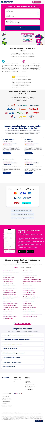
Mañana (12, 23)
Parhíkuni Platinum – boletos (9, 292)
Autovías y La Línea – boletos (9, 305)
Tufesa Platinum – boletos (29, 298)
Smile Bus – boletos (27, 285)
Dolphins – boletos (7, 301)
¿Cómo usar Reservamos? (28, 382)
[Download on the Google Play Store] (30, 251)
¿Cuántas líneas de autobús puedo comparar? (14, 353)
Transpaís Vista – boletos (8, 283)
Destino (8, 15)
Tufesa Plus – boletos (27, 272)
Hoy (8, 23)
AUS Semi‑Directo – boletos (9, 285)
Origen (8, 10)
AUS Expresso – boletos (28, 277)
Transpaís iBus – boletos (28, 301)
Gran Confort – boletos (8, 281)
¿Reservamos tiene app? (9, 366)
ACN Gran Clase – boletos (8, 277)
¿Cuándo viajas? (9, 21)
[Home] (7, 2)
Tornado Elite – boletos (8, 318)
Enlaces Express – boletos (29, 311)
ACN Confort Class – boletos (29, 307)
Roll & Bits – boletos (27, 305)
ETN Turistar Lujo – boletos (29, 288)
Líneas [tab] (16, 267)
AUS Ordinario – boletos (8, 298)
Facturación (4, 403)
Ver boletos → (7, 153)
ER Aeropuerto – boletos (28, 290)
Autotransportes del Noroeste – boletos (32, 281)
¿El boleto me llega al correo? (10, 348)
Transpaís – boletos (7, 314)
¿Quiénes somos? (17, 379)
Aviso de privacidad (6, 401)
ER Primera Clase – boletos (9, 309)
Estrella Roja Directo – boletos (29, 275)
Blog (14, 381)
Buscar (23, 28)
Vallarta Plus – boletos (8, 279)
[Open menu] (43, 2)
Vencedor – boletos (7, 311)
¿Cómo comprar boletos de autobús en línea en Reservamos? (18, 335)
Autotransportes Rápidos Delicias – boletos (32, 314)
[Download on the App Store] (22, 251)
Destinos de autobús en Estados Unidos (30, 387)
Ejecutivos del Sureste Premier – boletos (32, 279)
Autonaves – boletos (7, 275)
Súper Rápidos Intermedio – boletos (11, 296)
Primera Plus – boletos (8, 270)
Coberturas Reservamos (7, 405)
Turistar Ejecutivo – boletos (29, 292)
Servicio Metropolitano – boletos (10, 303)
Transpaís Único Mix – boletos (9, 288)
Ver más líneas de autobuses (22, 323)
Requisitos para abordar (6, 406)
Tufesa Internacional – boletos (9, 316)
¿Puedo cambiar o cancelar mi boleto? (12, 362)
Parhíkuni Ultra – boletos (28, 309)
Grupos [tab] (22, 267)
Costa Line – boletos (27, 270)
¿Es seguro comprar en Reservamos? (12, 357)
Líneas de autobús (29, 389)
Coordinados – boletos (28, 283)
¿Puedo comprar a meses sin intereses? (12, 344)
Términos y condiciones (6, 399)
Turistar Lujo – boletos (8, 290)
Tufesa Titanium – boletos (28, 294)
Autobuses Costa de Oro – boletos (10, 307)
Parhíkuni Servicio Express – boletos (11, 272)
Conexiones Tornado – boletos (30, 316)
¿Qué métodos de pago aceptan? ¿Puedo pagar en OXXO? (17, 339)
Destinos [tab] (28, 267)
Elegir (18, 23)
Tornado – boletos (27, 303)
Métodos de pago (5, 396)
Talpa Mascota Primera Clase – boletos (31, 296)
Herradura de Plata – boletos (9, 294)
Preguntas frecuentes (6, 398)
